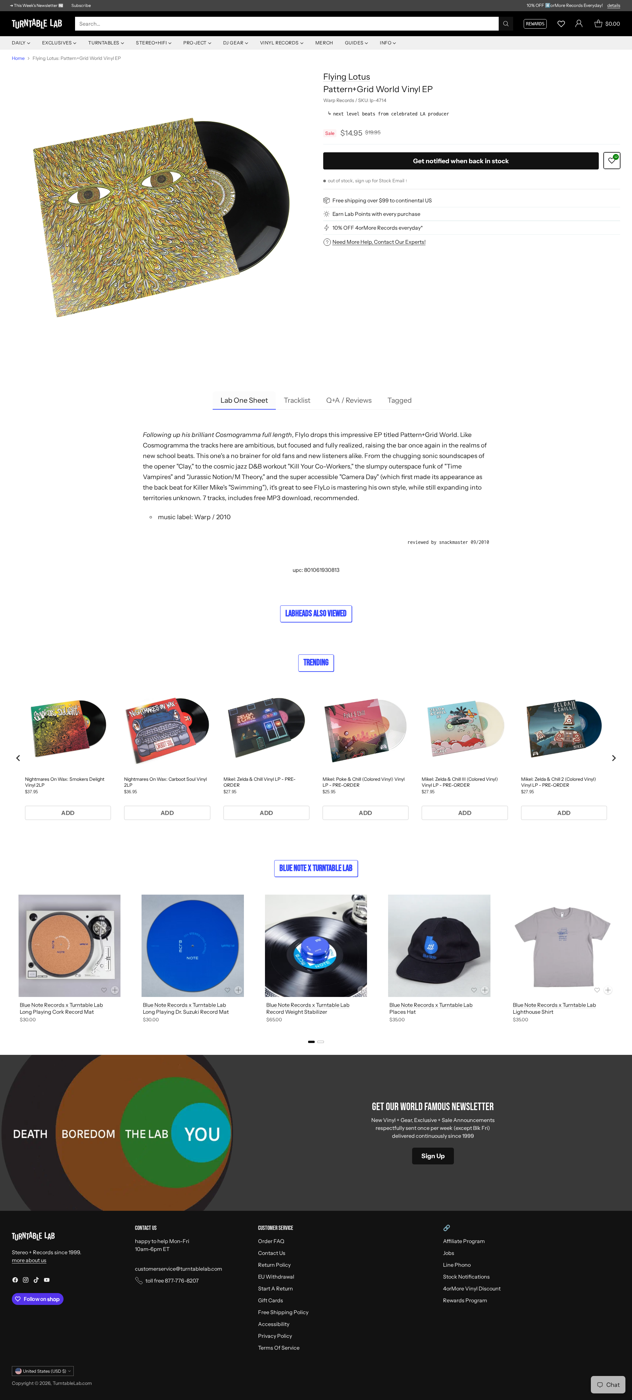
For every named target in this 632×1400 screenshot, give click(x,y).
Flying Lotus (346, 76)
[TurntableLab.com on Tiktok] (36, 1281)
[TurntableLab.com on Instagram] (26, 1281)
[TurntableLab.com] (38, 24)
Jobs (448, 1253)
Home (18, 58)
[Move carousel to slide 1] (311, 1042)
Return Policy (274, 1264)
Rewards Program (465, 1300)
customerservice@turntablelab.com (178, 1268)
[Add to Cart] (115, 990)
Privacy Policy (275, 1336)
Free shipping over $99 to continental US (382, 200)
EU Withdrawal (276, 1276)
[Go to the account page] (579, 23)
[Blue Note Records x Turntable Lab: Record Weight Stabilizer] (316, 946)
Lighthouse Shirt (533, 1011)
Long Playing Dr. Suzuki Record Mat (186, 1011)
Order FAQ (271, 1241)
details (613, 5)
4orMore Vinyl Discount (472, 1288)
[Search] (506, 24)
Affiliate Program (464, 1241)
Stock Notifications (466, 1276)
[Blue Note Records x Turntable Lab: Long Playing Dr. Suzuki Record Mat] (193, 946)
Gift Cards (270, 1300)
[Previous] (12, 960)
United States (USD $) (44, 1371)
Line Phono (457, 1264)
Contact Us (271, 1253)
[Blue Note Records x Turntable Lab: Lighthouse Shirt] (563, 946)
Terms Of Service (279, 1347)
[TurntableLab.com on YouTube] (47, 1281)
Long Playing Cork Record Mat (57, 1011)
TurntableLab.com (72, 1383)
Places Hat (402, 1011)
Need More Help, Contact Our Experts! (379, 242)
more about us (29, 1260)
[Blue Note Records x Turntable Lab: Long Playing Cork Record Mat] (69, 946)
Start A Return (275, 1288)
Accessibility (273, 1324)
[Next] (620, 960)
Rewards (535, 23)
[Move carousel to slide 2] (320, 1042)
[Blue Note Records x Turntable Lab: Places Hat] (439, 946)
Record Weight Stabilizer (296, 1011)
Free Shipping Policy (283, 1312)
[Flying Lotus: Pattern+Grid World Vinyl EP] (160, 213)
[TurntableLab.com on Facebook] (15, 1281)
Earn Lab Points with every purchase (376, 214)
